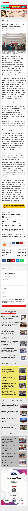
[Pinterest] (21, 243)
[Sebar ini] (4, 260)
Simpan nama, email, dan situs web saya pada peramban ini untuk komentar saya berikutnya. (13, 301)
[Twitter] (17, 243)
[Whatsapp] (22, 260)
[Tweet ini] (9, 260)
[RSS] (4, 245)
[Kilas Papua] (5, 2)
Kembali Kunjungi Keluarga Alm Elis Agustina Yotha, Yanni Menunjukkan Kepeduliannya (11, 225)
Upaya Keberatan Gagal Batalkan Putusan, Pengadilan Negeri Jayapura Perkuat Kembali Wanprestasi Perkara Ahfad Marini (13, 234)
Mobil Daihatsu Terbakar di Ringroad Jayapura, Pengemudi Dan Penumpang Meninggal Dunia (12, 216)
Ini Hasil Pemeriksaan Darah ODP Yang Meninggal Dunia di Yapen (7, 252)
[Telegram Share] (17, 260)
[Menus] (26, 1)
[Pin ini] (13, 260)
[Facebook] (13, 243)
